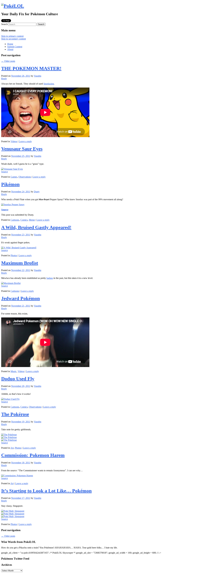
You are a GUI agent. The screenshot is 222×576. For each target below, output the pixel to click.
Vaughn (37, 76)
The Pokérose (15, 414)
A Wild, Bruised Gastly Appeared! (36, 227)
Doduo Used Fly (17, 378)
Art (12, 448)
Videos (14, 141)
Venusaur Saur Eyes (21, 148)
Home (10, 44)
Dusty (37, 191)
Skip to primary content (12, 36)
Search (4, 24)
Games (14, 177)
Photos (14, 255)
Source (4, 171)
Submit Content (14, 46)
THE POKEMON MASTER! (31, 68)
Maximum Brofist (19, 263)
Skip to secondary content (13, 39)
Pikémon (10, 184)
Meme (32, 220)
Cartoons (15, 220)
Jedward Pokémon (20, 298)
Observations (24, 177)
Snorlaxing (48, 83)
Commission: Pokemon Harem (33, 455)
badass (50, 278)
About (10, 49)
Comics (24, 220)
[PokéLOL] (12, 6)
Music (13, 371)
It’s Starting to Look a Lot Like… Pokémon (46, 490)
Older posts (8, 61)
